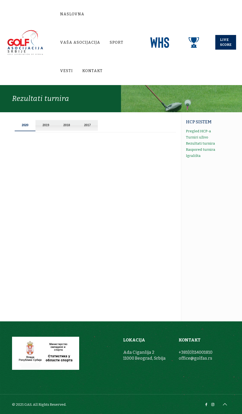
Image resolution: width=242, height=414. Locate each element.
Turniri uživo (197, 137)
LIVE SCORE (225, 42)
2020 (25, 125)
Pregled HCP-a (198, 131)
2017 (87, 125)
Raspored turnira (200, 149)
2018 (66, 125)
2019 (46, 125)
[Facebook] (206, 404)
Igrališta (193, 156)
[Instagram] (212, 404)
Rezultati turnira (200, 143)
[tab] (25, 125)
